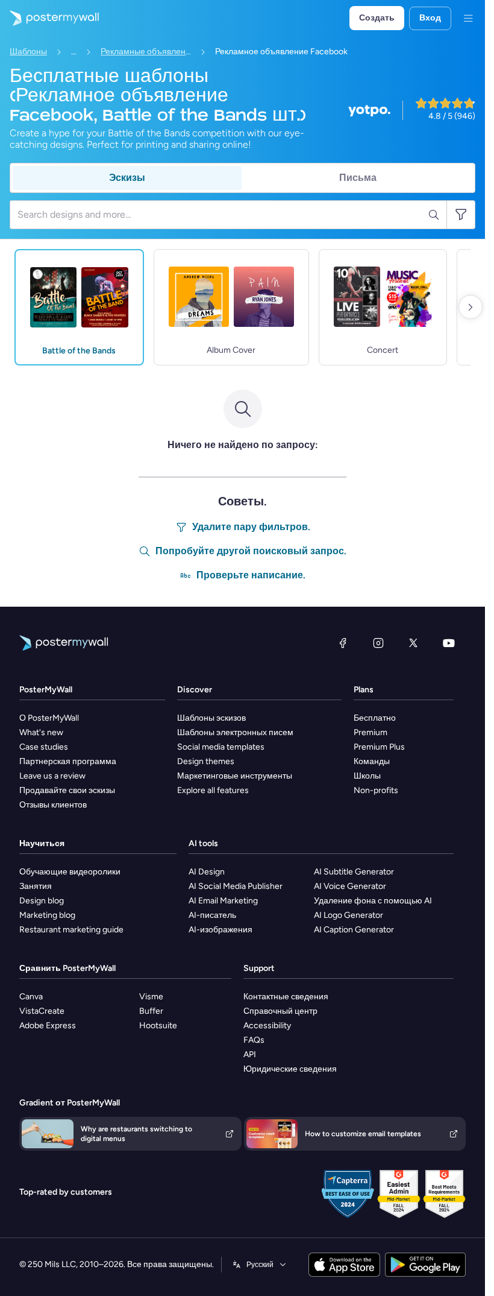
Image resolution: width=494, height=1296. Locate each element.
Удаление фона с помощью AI (373, 901)
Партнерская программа (67, 761)
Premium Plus (379, 747)
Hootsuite (158, 1025)
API (249, 1054)
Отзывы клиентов (53, 805)
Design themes (205, 761)
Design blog (41, 901)
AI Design (207, 872)
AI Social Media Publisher (236, 886)
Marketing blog (47, 915)
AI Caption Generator (354, 930)
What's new (41, 732)
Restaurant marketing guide (71, 930)
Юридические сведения (290, 1069)
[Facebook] (343, 643)
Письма (358, 177)
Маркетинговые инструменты (234, 776)
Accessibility (267, 1025)
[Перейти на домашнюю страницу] (49, 18)
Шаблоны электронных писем (235, 732)
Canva (31, 996)
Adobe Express (47, 1025)
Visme (151, 996)
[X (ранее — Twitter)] (413, 643)
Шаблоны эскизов (211, 718)
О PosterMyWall (49, 718)
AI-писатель (212, 915)
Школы (367, 776)
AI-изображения (220, 930)
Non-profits (376, 790)
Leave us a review (52, 776)
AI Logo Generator (348, 915)
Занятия (35, 886)
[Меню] (468, 18)
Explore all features (213, 790)
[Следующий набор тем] (470, 307)
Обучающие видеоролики (69, 872)
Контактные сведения (285, 996)
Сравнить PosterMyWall (67, 968)
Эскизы (127, 177)
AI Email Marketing (223, 901)
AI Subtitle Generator (354, 872)
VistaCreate (41, 1011)
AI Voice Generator (350, 886)
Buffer (151, 1011)
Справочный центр (280, 1011)
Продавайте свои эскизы (67, 790)
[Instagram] (378, 643)
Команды (372, 761)
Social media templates (220, 747)
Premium (370, 732)
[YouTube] (449, 643)
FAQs (253, 1040)
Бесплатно (375, 718)
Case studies (43, 747)
